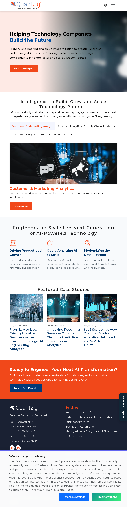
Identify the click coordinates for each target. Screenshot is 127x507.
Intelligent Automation (80, 426)
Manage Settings (75, 496)
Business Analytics (77, 421)
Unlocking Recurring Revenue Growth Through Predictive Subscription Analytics (63, 337)
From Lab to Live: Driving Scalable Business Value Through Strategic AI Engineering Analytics (26, 339)
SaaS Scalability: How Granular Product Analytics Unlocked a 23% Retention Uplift (100, 337)
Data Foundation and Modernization (89, 417)
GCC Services (73, 436)
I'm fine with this (107, 496)
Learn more (21, 206)
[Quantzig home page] (36, 408)
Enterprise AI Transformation (84, 412)
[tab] (32, 126)
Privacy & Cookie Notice (58, 489)
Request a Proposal (123, 406)
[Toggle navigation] (113, 6)
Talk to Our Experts (25, 388)
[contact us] (105, 6)
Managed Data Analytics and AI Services (91, 431)
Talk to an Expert (24, 68)
